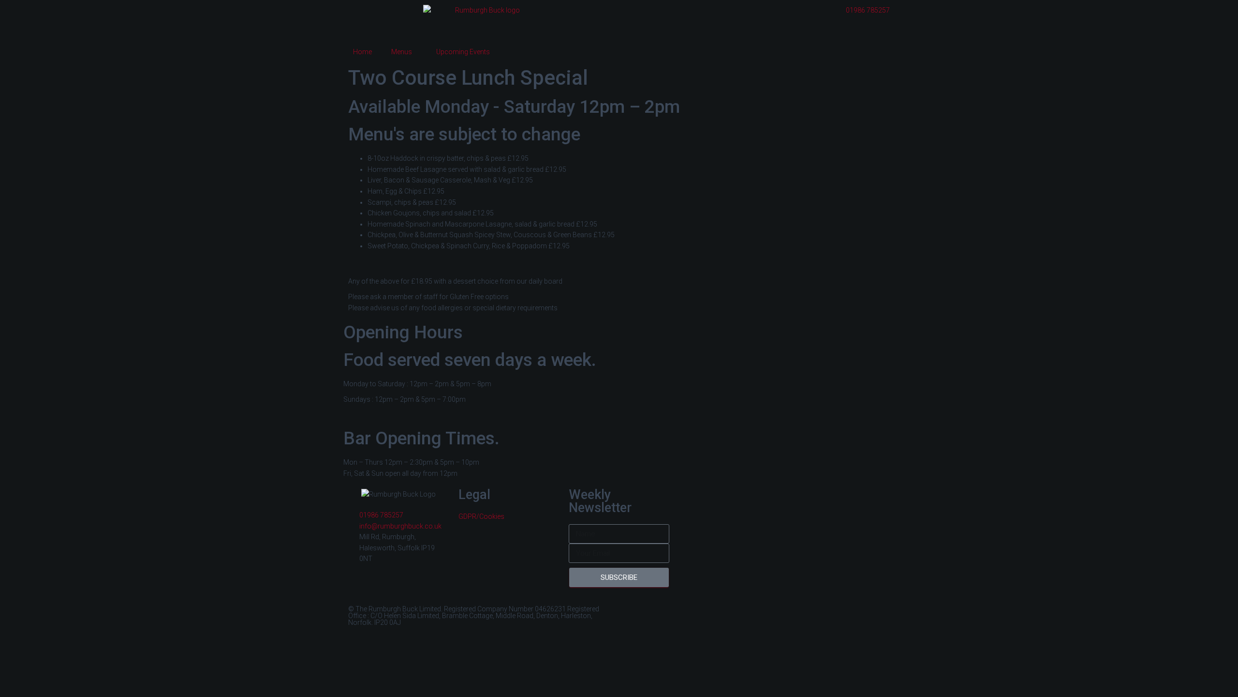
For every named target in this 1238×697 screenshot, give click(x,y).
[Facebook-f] (636, 614)
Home (362, 52)
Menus (401, 52)
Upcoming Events (463, 52)
